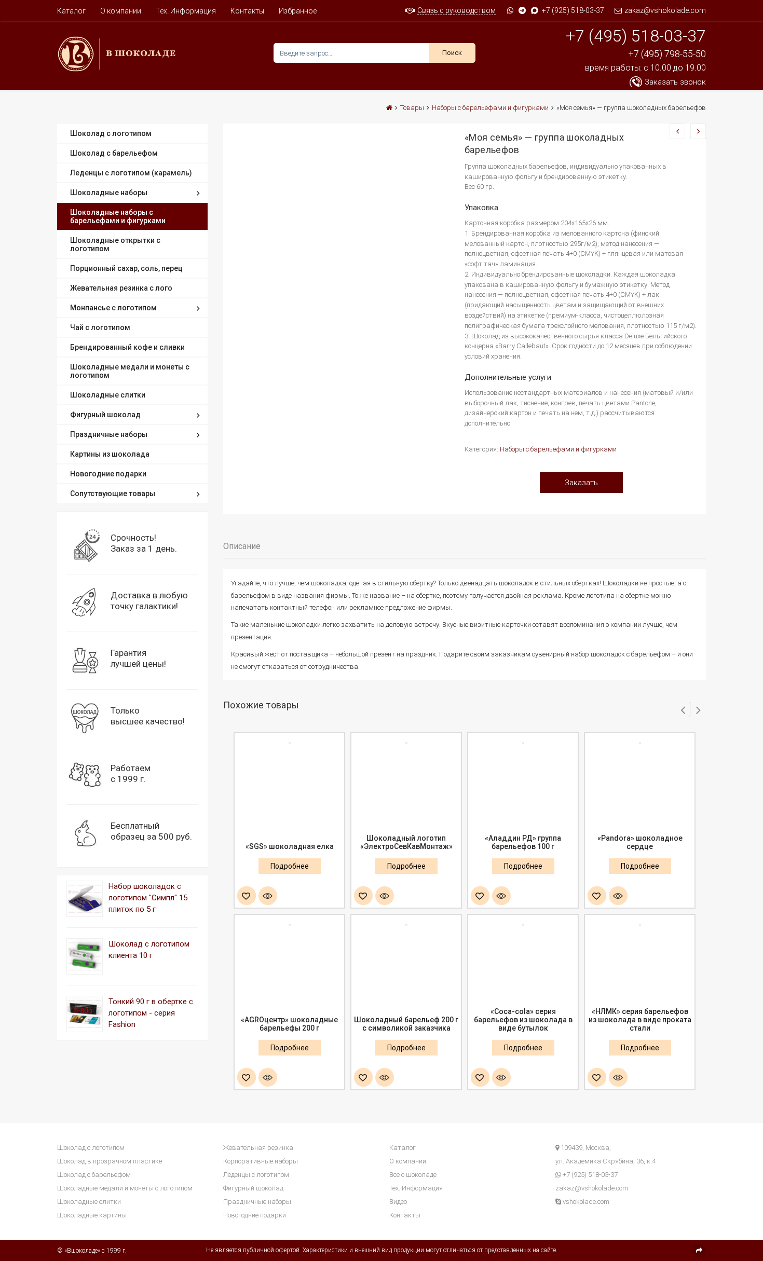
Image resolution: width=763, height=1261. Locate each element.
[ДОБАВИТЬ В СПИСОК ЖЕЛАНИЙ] (246, 896)
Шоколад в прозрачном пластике (109, 1161)
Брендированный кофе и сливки (127, 347)
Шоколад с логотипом (111, 133)
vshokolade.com (585, 1201)
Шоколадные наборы (108, 192)
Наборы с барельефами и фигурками (558, 449)
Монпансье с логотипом (113, 308)
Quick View (267, 896)
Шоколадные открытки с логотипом (115, 244)
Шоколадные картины (92, 1215)
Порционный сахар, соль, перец (126, 268)
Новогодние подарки (108, 474)
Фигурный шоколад (105, 414)
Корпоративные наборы (260, 1161)
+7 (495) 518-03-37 (636, 36)
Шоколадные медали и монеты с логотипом (129, 371)
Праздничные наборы (108, 434)
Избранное (298, 11)
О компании (120, 11)
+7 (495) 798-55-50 (667, 53)
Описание (242, 546)
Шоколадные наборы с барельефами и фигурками (118, 216)
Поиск (452, 53)
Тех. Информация (186, 11)
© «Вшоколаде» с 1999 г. (92, 1250)
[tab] (242, 546)
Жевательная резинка (258, 1148)
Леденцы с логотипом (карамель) (131, 173)
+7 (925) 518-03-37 (573, 10)
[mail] (699, 1250)
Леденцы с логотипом (256, 1174)
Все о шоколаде (413, 1174)
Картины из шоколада (109, 454)
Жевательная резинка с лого (121, 288)
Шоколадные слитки (107, 395)
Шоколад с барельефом (114, 153)
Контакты (247, 11)
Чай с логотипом (100, 327)
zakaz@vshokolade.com (664, 10)
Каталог (71, 11)
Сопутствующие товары (112, 493)
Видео (398, 1201)
